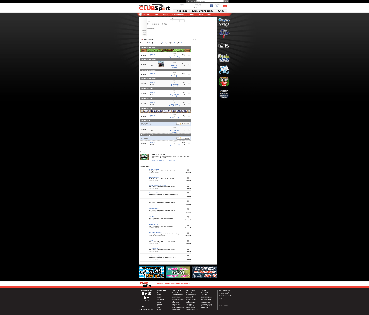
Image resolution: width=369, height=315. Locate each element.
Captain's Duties (190, 305)
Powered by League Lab (223, 305)
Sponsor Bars (204, 307)
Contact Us (204, 294)
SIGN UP (225, 6)
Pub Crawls (175, 305)
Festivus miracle (153, 224)
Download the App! (191, 294)
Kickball (159, 297)
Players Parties (175, 301)
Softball (159, 294)
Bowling (159, 302)
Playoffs (173, 43)
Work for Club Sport (206, 301)
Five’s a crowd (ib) (154, 177)
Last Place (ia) (174, 118)
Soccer (159, 292)
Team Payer (189, 304)
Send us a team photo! (192, 309)
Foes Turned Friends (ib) (155, 232)
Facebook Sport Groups (178, 299)
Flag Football (160, 299)
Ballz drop (151, 216)
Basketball (159, 301)
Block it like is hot (153, 248)
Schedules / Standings (178, 14)
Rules (209, 14)
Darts (158, 307)
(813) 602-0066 (198, 7)
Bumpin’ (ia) (174, 76)
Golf (158, 305)
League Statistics (190, 302)
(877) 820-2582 (182, 7)
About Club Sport (205, 292)
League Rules (189, 297)
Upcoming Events (176, 292)
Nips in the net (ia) (174, 57)
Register (165, 14)
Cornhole (159, 304)
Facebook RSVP (176, 304)
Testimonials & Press (206, 304)
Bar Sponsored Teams (206, 297)
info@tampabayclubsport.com (147, 300)
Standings (165, 43)
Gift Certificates (176, 309)
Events (159, 309)
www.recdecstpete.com (158, 160)
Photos (201, 14)
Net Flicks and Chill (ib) (155, 256)
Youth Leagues (175, 302)
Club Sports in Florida (206, 305)
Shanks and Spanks (154, 208)
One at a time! (152, 201)
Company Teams (176, 297)
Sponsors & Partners (206, 296)
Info (149, 43)
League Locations (191, 301)
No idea (151, 240)
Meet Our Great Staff (206, 299)
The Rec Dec (152, 54)
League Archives (190, 307)
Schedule (156, 43)
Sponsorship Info (205, 302)
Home (156, 14)
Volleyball (159, 296)
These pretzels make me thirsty (157, 185)
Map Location (171, 160)
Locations (191, 14)
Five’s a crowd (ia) (154, 193)
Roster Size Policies (191, 299)
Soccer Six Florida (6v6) (178, 307)
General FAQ (189, 296)
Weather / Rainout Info (192, 292)
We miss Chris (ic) (154, 169)
